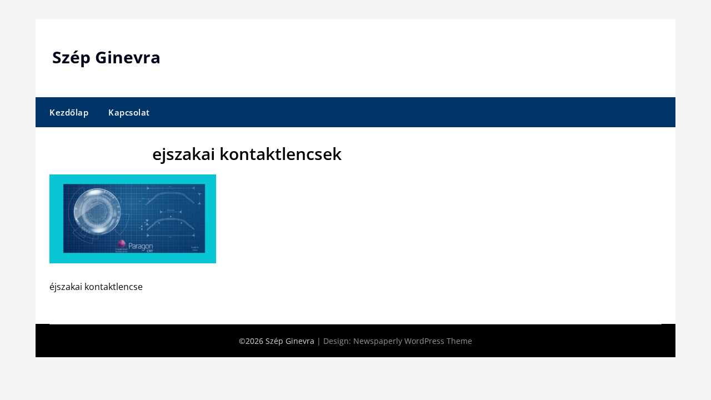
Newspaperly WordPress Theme (412, 341)
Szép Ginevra (106, 57)
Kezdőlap (68, 112)
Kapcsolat (129, 112)
